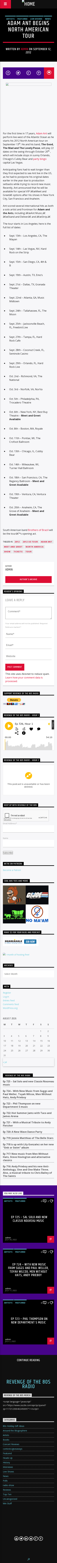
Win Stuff (7, 1503)
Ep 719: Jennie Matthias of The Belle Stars (28, 1138)
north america (35, 546)
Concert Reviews (11, 1444)
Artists (10, 18)
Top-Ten (7, 1494)
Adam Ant (41, 133)
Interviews (8, 1467)
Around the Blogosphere (15, 1430)
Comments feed (11, 1004)
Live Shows (36, 18)
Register (7, 992)
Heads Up (7, 1457)
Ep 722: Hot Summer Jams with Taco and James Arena (27, 1114)
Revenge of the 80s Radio (17, 1075)
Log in (6, 996)
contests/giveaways (12, 1448)
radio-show (8, 1485)
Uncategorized (10, 1498)
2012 (17, 541)
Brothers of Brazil (38, 530)
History (6, 1462)
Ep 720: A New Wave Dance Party (22, 1131)
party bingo (40, 159)
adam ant (46, 541)
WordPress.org (10, 1008)
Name (5, 838)
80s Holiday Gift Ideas (13, 1426)
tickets (18, 551)
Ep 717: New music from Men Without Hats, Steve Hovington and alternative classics (26, 1157)
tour (29, 551)
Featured (22, 18)
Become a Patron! (12, 870)
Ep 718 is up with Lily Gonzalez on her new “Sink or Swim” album (28, 1146)
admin (24, 49)
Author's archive (28, 579)
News (48, 18)
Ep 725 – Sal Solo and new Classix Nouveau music (28, 1083)
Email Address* (10, 823)
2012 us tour (30, 541)
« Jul (5, 1062)
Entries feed (9, 1000)
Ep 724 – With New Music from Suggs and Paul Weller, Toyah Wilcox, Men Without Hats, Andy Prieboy (28, 1094)
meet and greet (13, 546)
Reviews (7, 1489)
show (7, 551)
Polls (5, 1480)
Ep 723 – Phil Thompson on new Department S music (21, 1105)
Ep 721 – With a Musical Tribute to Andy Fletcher (27, 1124)
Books (6, 1439)
